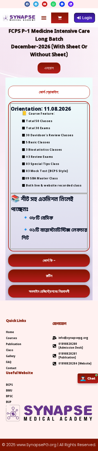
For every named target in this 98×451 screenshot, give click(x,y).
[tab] (49, 92)
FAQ (8, 362)
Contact (11, 368)
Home (10, 332)
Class (9, 350)
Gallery (11, 356)
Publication (13, 344)
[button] (44, 18)
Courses (11, 338)
